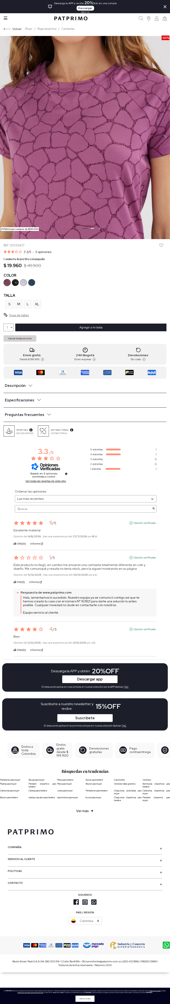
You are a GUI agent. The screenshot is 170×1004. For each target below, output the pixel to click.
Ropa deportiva (46, 29)
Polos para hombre (65, 779)
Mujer (29, 29)
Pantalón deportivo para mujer (156, 799)
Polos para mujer (64, 783)
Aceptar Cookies (85, 999)
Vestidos (147, 779)
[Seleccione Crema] (23, 282)
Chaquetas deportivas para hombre (127, 799)
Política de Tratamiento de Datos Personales (30, 992)
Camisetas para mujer (9, 790)
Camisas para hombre (38, 790)
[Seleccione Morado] (7, 282)
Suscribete (85, 718)
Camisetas (67, 29)
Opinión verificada (145, 523)
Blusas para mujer (36, 779)
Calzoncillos (119, 779)
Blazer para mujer (94, 783)
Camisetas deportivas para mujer (156, 792)
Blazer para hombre (9, 797)
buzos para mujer (93, 797)
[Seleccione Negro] (15, 282)
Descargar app (89, 679)
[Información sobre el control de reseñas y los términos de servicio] (66, 474)
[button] (149, 18)
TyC (124, 725)
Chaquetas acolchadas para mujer (127, 792)
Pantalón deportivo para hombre (42, 785)
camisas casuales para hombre (42, 797)
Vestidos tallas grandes (124, 783)
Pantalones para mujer (10, 779)
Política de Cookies (154, 991)
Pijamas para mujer (8, 783)
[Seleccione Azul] (31, 282)
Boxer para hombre (94, 779)
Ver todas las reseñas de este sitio (45, 481)
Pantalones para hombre (97, 790)
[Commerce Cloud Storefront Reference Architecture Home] (70, 18)
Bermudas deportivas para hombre (156, 785)
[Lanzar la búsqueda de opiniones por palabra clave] (153, 509)
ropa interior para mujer (67, 797)
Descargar (85, 8)
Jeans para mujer (65, 790)
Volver (17, 29)
